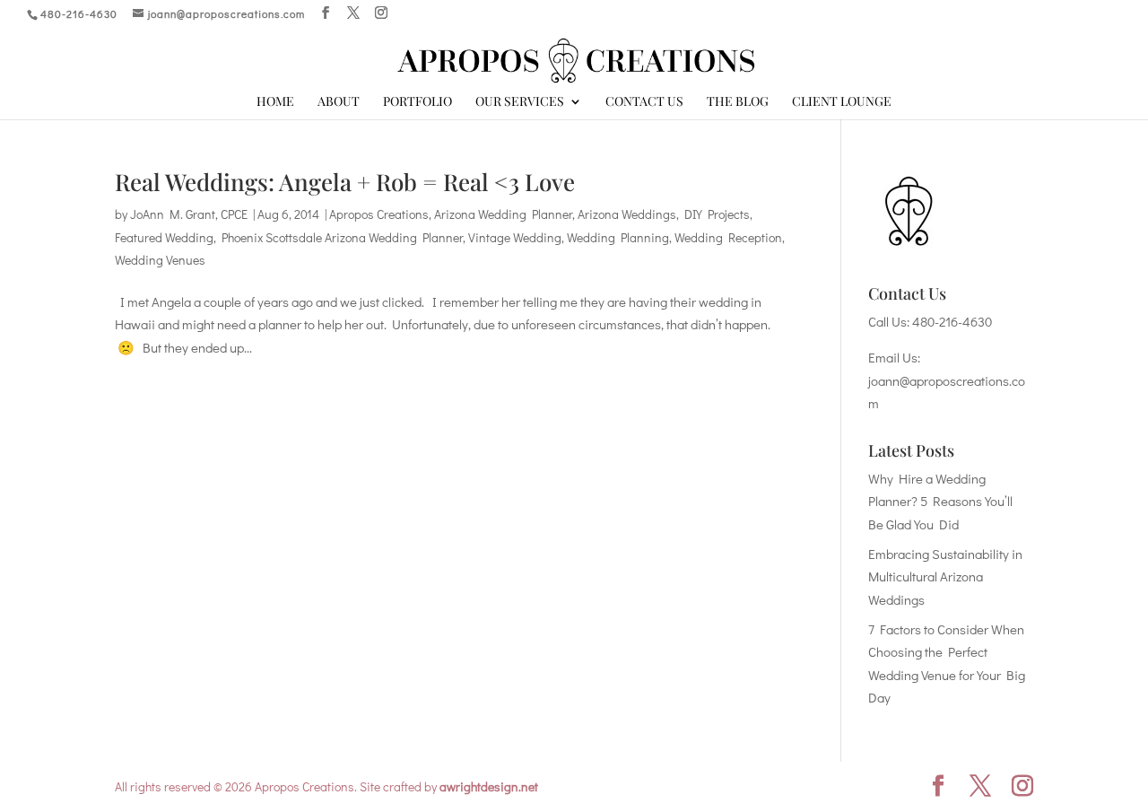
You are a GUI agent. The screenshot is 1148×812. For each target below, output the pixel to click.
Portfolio (417, 102)
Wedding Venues (160, 259)
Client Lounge (841, 102)
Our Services (519, 102)
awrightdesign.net (488, 786)
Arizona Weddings (627, 214)
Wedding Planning (618, 237)
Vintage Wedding (514, 237)
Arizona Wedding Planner (503, 214)
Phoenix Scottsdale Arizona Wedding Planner (342, 237)
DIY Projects (717, 214)
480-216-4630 (952, 321)
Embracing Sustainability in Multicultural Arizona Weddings (945, 576)
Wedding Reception (728, 237)
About (338, 102)
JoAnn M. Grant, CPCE (189, 214)
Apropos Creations (379, 214)
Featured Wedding (164, 237)
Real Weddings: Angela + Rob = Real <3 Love (345, 181)
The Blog (738, 102)
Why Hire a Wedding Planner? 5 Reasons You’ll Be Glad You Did (940, 501)
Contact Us (644, 102)
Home (275, 102)
